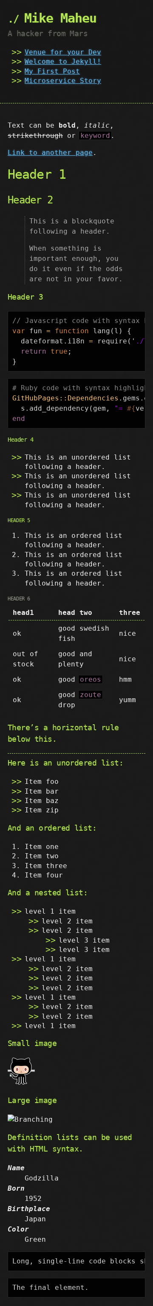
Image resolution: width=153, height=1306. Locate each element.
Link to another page (50, 153)
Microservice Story (63, 81)
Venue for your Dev (63, 52)
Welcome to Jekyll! (63, 61)
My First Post (52, 71)
